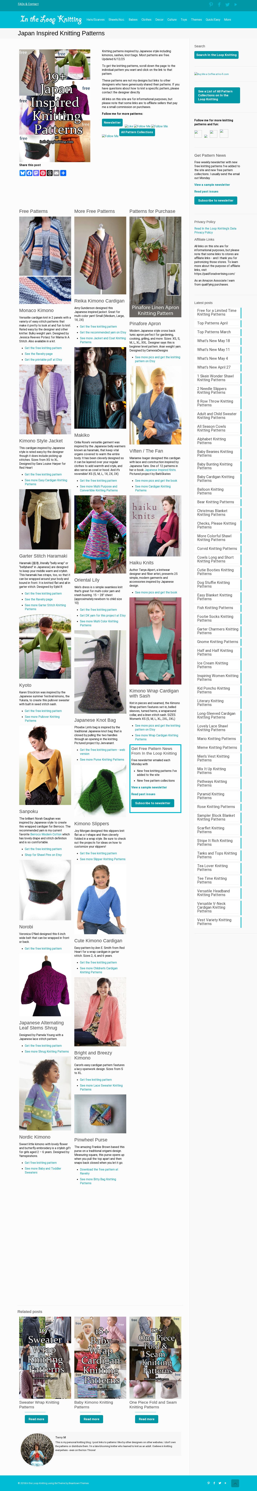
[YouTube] (236, 4)
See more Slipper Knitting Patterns (102, 859)
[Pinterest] (211, 4)
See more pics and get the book (156, 480)
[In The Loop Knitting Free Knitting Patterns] (51, 19)
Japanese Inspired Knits (160, 470)
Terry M (60, 1437)
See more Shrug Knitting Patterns (47, 1051)
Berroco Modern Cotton (46, 834)
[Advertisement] (141, 167)
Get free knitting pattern (41, 1163)
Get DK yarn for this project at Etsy (102, 615)
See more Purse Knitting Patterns (102, 759)
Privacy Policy (204, 222)
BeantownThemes (79, 1483)
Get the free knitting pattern (43, 348)
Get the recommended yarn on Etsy (103, 332)
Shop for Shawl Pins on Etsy (43, 855)
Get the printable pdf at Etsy (43, 359)
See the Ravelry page (39, 354)
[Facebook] (219, 4)
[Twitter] (227, 4)
